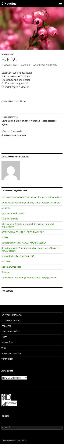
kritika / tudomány (10, 331)
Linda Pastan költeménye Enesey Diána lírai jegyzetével (28, 277)
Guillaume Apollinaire (46, 65)
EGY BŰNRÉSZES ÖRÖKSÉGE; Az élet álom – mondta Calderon (31, 197)
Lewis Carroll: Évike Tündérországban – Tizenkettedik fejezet (28, 121)
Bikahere (5, 272)
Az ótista (5, 208)
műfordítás (7, 342)
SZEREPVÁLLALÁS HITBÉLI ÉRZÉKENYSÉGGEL (23, 232)
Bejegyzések (7, 54)
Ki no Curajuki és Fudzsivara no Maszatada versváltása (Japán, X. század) (30, 249)
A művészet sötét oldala (13, 133)
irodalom (6, 326)
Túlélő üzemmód (9, 218)
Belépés (5, 415)
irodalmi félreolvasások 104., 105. (18, 256)
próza (4, 337)
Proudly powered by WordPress (14, 440)
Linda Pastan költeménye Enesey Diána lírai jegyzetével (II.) (30, 202)
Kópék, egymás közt (11, 266)
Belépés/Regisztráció (11, 315)
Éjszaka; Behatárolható (12, 213)
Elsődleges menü (60, 3)
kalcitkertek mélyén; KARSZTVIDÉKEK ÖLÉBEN (23, 242)
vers (3, 348)
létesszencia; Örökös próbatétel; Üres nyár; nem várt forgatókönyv (27, 225)
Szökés (4, 237)
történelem (7, 359)
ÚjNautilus (8, 3)
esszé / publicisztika (11, 320)
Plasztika (5, 261)
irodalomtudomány (11, 353)
